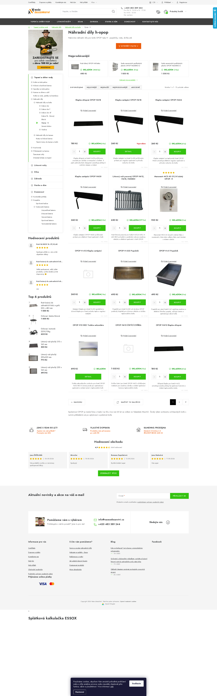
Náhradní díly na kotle (44, 102)
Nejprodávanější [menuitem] (120, 87)
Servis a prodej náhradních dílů (81, 548)
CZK (154, 2)
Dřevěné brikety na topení (42, 158)
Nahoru (78, 402)
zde (111, 686)
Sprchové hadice (42, 203)
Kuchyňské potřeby (39, 197)
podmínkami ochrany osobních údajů (151, 502)
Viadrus (44, 129)
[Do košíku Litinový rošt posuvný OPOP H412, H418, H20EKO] (137, 228)
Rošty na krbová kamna (44, 139)
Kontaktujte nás (61, 2)
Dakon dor (45, 106)
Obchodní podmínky (35, 569)
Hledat (113, 11)
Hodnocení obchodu (108, 442)
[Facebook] (168, 522)
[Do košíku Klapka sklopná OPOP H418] (97, 151)
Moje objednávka (76, 569)
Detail (128, 151)
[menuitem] (41, 21)
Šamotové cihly (38, 154)
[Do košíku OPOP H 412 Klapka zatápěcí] (97, 302)
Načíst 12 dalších (130, 402)
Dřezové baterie (47, 214)
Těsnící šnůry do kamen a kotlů (47, 142)
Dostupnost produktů (77, 565)
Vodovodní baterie (42, 207)
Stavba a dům (40, 185)
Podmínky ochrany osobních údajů (40, 574)
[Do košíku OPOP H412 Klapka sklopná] (177, 377)
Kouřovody (37, 148)
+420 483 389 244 (133, 8)
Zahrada (38, 178)
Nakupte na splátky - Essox (79, 552)
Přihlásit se (179, 496)
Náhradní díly (38, 99)
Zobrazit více (108, 473)
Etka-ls (43, 119)
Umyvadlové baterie (48, 210)
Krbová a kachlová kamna (42, 85)
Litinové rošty (40, 165)
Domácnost (39, 192)
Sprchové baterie (47, 220)
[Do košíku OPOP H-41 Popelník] (177, 302)
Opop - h (45, 123)
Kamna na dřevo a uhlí (41, 92)
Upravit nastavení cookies (128, 601)
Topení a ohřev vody (43, 77)
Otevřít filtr (128, 46)
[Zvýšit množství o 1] (85, 152)
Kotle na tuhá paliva (40, 82)
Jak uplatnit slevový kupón (78, 561)
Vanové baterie (46, 217)
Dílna (36, 172)
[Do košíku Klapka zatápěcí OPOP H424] (177, 152)
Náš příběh (84, 2)
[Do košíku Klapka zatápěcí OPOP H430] (97, 228)
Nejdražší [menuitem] (104, 87)
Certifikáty (31, 2)
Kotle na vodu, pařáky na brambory (45, 96)
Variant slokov (46, 126)
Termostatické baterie (49, 224)
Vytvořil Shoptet (110, 604)
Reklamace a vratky (76, 557)
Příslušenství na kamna (41, 151)
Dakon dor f (45, 109)
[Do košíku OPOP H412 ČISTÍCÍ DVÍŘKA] (137, 377)
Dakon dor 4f (46, 113)
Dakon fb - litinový (47, 116)
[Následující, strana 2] (179, 402)
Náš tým (73, 2)
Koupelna (36, 200)
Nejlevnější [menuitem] (92, 87)
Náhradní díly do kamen (44, 135)
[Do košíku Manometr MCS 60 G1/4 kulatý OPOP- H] (177, 228)
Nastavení (79, 692)
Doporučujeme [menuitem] (76, 87)
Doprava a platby (45, 2)
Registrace (183, 2)
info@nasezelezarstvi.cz (111, 519)
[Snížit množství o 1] (74, 152)
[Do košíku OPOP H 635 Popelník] (137, 302)
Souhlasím (136, 683)
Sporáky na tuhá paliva (41, 89)
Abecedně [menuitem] (135, 87)
